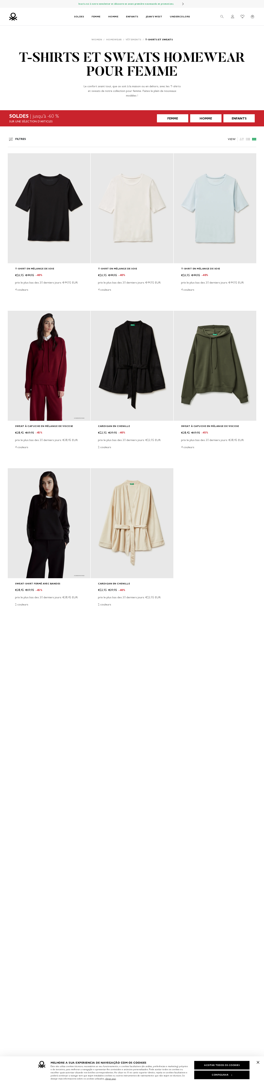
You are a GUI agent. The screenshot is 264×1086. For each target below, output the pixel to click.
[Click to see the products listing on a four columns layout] (248, 139)
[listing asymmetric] (242, 139)
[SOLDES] (132, 118)
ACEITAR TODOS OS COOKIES (222, 1065)
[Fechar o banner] (258, 1062)
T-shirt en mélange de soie (34, 268)
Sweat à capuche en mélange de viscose (44, 426)
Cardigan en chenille (114, 426)
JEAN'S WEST (154, 16)
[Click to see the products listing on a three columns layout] (254, 139)
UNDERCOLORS (180, 16)
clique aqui (110, 1078)
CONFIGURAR (220, 1074)
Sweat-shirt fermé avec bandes (37, 583)
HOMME (113, 16)
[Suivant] (183, 4)
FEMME (96, 16)
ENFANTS (132, 16)
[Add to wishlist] (14, 158)
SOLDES (79, 16)
